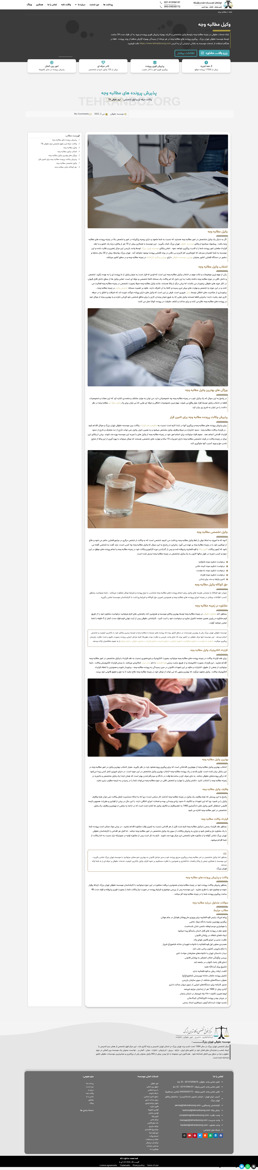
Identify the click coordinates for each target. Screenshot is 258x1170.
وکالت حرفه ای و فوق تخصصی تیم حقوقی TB (59, 144)
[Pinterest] (194, 1135)
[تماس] (253, 1166)
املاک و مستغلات (152, 1139)
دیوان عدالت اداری (151, 1100)
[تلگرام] (241, 1166)
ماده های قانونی (152, 1123)
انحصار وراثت (153, 1136)
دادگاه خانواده (153, 1093)
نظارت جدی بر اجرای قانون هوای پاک (210, 939)
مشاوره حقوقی (209, 614)
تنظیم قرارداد (151, 641)
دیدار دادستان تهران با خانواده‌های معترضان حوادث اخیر (201, 953)
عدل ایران (146, 662)
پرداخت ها (108, 4)
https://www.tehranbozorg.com (155, 43)
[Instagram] (184, 1135)
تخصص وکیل (122, 288)
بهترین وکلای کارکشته (156, 257)
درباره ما (81, 4)
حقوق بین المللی (152, 1087)
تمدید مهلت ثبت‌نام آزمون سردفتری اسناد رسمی (205, 1002)
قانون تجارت (154, 1106)
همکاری (39, 4)
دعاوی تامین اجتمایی (151, 1097)
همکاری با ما (154, 1149)
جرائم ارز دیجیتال (152, 1143)
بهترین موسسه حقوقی (182, 257)
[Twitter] (200, 1135)
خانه (230, 12)
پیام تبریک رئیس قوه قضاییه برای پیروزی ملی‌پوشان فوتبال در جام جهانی (194, 917)
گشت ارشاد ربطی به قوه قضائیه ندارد (210, 971)
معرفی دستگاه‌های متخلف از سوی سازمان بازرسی (204, 980)
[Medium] (210, 1135)
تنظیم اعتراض (176, 641)
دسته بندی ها (87, 1110)
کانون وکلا (203, 549)
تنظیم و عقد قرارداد (148, 425)
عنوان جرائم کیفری (151, 1103)
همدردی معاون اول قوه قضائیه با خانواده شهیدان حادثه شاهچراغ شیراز (195, 944)
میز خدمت (94, 4)
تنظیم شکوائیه (190, 641)
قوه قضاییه (161, 662)
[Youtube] (189, 1135)
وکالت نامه (66, 4)
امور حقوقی (154, 1083)
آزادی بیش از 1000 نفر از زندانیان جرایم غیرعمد (205, 989)
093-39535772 (213, 1166)
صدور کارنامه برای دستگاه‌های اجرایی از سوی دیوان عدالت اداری (198, 984)
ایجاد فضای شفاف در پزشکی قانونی (211, 935)
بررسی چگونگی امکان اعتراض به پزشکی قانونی (206, 957)
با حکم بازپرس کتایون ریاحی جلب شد (210, 948)
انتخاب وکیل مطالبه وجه (67, 151)
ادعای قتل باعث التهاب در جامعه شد (210, 962)
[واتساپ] (247, 1166)
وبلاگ (29, 4)
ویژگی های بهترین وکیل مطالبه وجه (63, 155)
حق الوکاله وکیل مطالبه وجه (66, 167)
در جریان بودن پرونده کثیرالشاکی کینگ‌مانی (207, 998)
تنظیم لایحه (163, 641)
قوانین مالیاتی (153, 1113)
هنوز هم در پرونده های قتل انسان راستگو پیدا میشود (202, 931)
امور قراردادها (153, 1133)
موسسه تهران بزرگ (150, 248)
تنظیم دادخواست (205, 641)
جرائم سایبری (153, 1126)
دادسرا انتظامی (153, 1090)
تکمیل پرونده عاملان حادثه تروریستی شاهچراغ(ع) (204, 975)
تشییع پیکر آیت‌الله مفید (215, 966)
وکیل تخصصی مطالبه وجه (66, 163)
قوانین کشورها (153, 1110)
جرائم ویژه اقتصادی (151, 1129)
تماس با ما (52, 4)
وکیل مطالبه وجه (70, 147)
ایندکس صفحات (152, 1146)
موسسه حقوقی (187, 244)
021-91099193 (229, 1166)
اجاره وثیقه (125, 641)
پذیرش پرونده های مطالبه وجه (64, 140)
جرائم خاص (154, 1120)
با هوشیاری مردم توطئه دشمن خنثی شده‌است (205, 926)
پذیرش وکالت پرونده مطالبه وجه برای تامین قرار (57, 159)
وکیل (188, 292)
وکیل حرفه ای (115, 403)
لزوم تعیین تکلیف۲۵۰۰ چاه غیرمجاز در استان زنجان (203, 993)
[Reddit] (205, 1135)
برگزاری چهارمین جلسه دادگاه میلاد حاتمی (208, 922)
